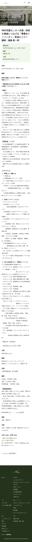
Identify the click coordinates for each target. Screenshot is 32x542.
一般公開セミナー (6, 531)
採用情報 (15, 489)
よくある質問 (20, 412)
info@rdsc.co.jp (24, 443)
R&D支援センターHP (9, 346)
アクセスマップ (17, 494)
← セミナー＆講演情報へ (9, 453)
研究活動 (15, 510)
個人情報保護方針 (17, 492)
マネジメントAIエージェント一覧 (21, 503)
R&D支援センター (7, 353)
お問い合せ (16, 497)
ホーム (3, 17)
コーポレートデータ (18, 480)
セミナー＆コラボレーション (20, 512)
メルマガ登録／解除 (6, 505)
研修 (14, 507)
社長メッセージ (17, 487)
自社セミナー (5, 528)
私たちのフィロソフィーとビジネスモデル (21, 483)
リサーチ (4, 523)
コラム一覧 (4, 503)
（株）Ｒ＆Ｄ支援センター (9, 438)
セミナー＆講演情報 (11, 17)
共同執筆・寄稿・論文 (18, 521)
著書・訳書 (16, 518)
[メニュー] (29, 2)
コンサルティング (17, 505)
